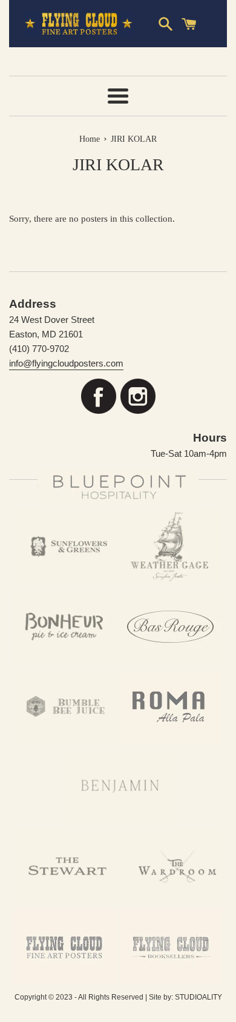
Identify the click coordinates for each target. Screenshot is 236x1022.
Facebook (98, 396)
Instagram (137, 396)
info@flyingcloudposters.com (66, 363)
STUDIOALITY (198, 997)
